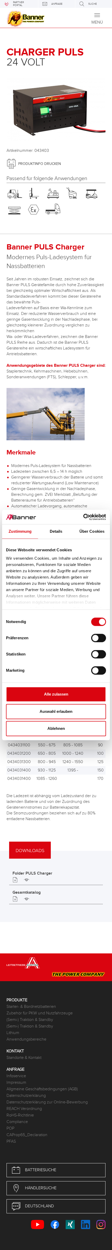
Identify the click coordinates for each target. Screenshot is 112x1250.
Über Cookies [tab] (91, 531)
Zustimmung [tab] (20, 531)
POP (10, 1128)
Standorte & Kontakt (24, 1057)
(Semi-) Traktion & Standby (30, 1019)
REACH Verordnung (24, 1108)
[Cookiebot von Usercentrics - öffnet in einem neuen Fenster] (83, 517)
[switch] (98, 638)
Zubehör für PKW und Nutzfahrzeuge (40, 1013)
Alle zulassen (56, 694)
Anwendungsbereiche (26, 1039)
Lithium (13, 1032)
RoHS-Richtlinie (20, 1115)
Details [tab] (56, 531)
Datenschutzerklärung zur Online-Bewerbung (47, 1102)
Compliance (17, 1121)
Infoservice (16, 1076)
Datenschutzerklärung (26, 1095)
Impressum (16, 1082)
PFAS (11, 1141)
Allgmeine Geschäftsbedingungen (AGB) (42, 1089)
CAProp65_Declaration (27, 1134)
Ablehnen (56, 728)
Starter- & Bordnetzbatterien (31, 1006)
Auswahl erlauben (56, 711)
